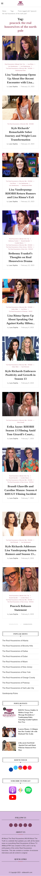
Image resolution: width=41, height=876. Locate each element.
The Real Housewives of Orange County (18, 678)
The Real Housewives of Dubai (15, 656)
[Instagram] (20, 825)
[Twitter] (16, 825)
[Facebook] (11, 825)
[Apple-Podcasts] (12, 788)
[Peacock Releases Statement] (20, 579)
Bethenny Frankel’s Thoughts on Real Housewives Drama (20, 257)
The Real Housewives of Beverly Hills (17, 646)
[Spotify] (28, 788)
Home (4, 11)
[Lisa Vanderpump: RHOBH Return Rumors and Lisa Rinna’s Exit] (20, 165)
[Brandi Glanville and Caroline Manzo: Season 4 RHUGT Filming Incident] (20, 460)
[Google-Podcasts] (20, 788)
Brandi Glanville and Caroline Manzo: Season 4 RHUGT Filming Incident (20, 490)
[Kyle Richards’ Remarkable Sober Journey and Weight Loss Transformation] (20, 107)
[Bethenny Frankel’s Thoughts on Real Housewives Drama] (20, 222)
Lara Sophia (13, 86)
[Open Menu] (2, 3)
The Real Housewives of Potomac (16, 683)
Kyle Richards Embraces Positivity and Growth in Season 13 (20, 375)
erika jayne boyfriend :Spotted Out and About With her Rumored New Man (27, 746)
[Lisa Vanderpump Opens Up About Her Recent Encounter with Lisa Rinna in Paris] (20, 48)
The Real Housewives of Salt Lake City (18, 688)
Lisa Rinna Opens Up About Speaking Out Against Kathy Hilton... (20, 319)
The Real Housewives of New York (16, 672)
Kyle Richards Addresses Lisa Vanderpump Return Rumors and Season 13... (20, 550)
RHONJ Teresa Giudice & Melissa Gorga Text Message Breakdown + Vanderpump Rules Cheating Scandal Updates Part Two (28, 716)
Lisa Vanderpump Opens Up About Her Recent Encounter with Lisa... (20, 78)
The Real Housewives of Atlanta (15, 641)
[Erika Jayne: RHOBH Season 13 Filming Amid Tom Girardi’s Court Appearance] (20, 404)
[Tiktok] (25, 825)
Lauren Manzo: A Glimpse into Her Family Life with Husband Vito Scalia (28, 731)
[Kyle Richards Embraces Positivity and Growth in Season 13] (20, 348)
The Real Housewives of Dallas (15, 651)
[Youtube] (12, 795)
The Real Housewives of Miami (15, 662)
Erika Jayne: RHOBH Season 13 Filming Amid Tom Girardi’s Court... (20, 430)
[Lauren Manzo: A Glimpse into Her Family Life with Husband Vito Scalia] (9, 732)
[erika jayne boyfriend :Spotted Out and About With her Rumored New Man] (9, 746)
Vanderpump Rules (10, 693)
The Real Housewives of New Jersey (17, 667)
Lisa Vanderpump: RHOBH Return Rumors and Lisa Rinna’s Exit (20, 193)
